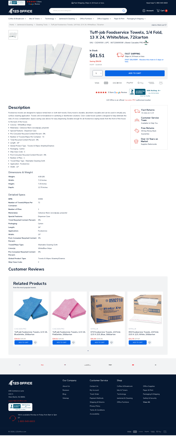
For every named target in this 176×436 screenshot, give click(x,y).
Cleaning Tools (42, 25)
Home (12, 25)
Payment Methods (96, 398)
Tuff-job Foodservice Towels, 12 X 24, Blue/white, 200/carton (30, 333)
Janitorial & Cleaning (67, 19)
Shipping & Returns (97, 402)
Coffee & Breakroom (16, 19)
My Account (94, 390)
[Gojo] (155, 365)
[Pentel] (42, 365)
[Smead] (65, 365)
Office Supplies (103, 19)
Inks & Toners (34, 19)
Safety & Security (149, 398)
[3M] (133, 365)
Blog (64, 394)
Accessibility (94, 414)
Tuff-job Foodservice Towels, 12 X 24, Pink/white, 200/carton (68, 333)
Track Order (94, 394)
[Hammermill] (87, 365)
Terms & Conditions (97, 410)
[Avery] (19, 365)
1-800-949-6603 (26, 421)
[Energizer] (110, 365)
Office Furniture (86, 19)
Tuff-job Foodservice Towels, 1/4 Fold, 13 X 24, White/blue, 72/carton (77, 25)
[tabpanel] (31, 319)
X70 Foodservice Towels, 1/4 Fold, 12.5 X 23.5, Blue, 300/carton (105, 333)
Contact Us (94, 386)
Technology (49, 19)
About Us (66, 386)
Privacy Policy (95, 406)
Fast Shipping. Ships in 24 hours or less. (89, 3)
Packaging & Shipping (135, 19)
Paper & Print (119, 19)
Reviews (66, 390)
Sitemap (66, 398)
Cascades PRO (130, 100)
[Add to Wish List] (35, 342)
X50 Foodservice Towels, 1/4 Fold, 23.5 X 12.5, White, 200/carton (144, 333)
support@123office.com (17, 401)
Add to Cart (135, 73)
